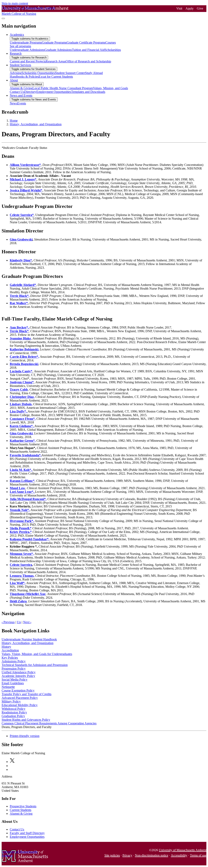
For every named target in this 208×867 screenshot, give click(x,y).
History (6, 646)
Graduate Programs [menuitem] (54, 42)
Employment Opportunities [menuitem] (53, 91)
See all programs (20, 46)
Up (19, 622)
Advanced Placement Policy (20, 697)
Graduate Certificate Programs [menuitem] (86, 42)
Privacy (127, 855)
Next (27, 622)
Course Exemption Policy (18, 690)
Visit (179, 8)
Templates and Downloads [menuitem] (88, 91)
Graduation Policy (13, 716)
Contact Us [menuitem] (17, 91)
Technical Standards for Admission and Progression (35, 665)
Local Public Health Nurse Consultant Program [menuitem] (62, 88)
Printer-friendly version (24, 736)
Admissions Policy (14, 661)
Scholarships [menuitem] (113, 50)
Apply (189, 8)
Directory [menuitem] (30, 91)
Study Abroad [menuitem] (94, 73)
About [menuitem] (14, 80)
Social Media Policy (14, 679)
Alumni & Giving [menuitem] (21, 88)
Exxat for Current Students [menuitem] (56, 76)
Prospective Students (23, 806)
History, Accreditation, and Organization (36, 124)
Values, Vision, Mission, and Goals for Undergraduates (37, 654)
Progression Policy (14, 668)
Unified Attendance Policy (19, 672)
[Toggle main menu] (3, 18)
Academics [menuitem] (17, 34)
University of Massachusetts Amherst (182, 850)
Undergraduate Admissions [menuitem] (27, 50)
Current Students (20, 810)
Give (200, 8)
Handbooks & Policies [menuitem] (24, 76)
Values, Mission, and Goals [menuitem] (110, 88)
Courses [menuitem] (110, 42)
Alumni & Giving (21, 813)
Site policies (112, 855)
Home (14, 120)
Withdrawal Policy (13, 708)
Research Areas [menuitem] (56, 61)
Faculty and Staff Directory (27, 833)
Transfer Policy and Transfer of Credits (26, 694)
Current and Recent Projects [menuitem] (28, 61)
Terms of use (198, 855)
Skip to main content (15, 3)
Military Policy (11, 701)
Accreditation (10, 650)
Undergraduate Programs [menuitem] (26, 42)
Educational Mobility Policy (20, 705)
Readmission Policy (14, 712)
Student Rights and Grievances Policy (26, 719)
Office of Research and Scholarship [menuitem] (88, 61)
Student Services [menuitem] (20, 65)
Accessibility (179, 855)
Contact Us (17, 829)
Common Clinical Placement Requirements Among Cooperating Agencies (49, 723)
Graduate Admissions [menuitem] (58, 50)
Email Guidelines (13, 683)
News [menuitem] (13, 103)
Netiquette (8, 687)
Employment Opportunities (27, 836)
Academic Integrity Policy (18, 676)
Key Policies (10, 657)
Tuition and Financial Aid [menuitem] (88, 50)
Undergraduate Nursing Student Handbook (29, 639)
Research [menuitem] (16, 53)
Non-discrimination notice (151, 855)
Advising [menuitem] (16, 73)
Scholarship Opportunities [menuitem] (38, 73)
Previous (8, 622)
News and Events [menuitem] (21, 95)
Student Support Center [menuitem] (70, 73)
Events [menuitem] (21, 103)
